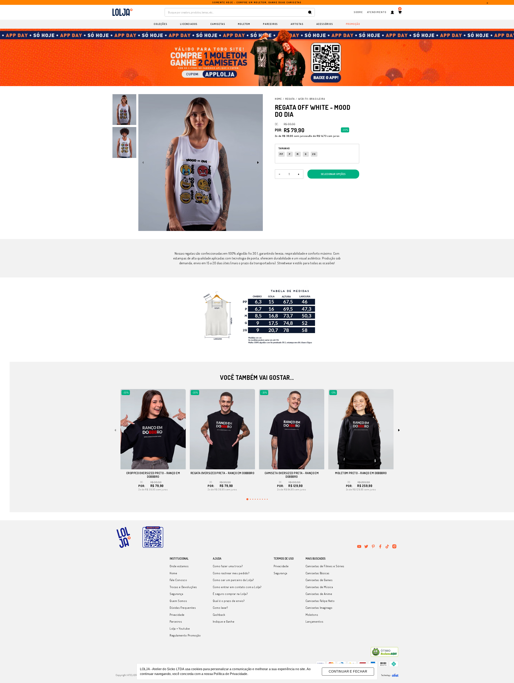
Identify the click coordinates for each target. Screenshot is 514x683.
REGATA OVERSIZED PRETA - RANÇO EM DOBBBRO (222, 473)
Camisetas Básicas (317, 573)
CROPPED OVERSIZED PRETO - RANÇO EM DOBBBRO (153, 475)
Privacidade (177, 615)
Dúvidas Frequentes (183, 608)
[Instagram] (394, 546)
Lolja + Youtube (180, 628)
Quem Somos (178, 601)
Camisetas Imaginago (319, 608)
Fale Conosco (178, 580)
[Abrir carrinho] (400, 12)
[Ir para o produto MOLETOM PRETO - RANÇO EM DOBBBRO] (361, 429)
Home (278, 98)
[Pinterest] (373, 546)
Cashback (219, 615)
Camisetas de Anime (319, 594)
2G (314, 154)
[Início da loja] (122, 12)
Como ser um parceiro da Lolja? (233, 580)
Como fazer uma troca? (228, 566)
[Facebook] (380, 546)
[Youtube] (359, 546)
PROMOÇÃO (353, 23)
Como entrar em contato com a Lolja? (237, 587)
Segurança (176, 594)
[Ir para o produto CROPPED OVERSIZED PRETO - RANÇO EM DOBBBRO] (153, 429)
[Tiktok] (387, 546)
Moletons (312, 615)
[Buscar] (310, 12)
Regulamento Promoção (185, 635)
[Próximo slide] (258, 162)
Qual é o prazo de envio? (229, 601)
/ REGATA (289, 98)
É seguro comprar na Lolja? (230, 594)
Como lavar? (220, 608)
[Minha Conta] (392, 12)
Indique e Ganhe (224, 621)
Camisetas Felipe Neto (320, 601)
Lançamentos (314, 621)
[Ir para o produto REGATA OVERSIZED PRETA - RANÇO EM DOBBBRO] (222, 429)
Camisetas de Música (319, 587)
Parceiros (176, 621)
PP (281, 154)
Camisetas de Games (319, 580)
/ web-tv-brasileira (310, 98)
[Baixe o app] (153, 537)
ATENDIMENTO (377, 12)
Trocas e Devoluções (183, 587)
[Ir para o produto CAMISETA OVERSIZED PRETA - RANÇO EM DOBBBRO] (291, 429)
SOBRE (358, 12)
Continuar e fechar (348, 671)
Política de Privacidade (230, 674)
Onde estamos (179, 566)
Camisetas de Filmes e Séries (325, 566)
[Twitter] (366, 546)
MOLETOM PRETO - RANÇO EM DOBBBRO (361, 473)
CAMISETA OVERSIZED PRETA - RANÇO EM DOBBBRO (292, 475)
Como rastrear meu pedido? (231, 573)
